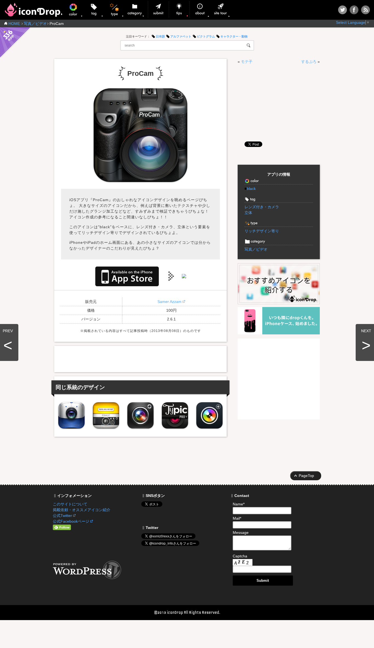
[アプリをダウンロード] (127, 276)
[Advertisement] (140, 358)
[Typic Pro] (175, 415)
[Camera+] (140, 415)
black (250, 188)
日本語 (160, 36)
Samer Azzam (169, 301)
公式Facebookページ (71, 521)
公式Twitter (62, 515)
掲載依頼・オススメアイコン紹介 (81, 510)
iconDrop (33, 9)
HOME (14, 23)
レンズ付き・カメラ (261, 207)
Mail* (237, 518)
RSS (365, 9)
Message (241, 532)
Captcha (240, 556)
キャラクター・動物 (234, 36)
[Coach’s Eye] (71, 415)
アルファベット (180, 36)
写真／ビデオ (35, 23)
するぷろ (309, 61)
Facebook (354, 9)
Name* (238, 504)
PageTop (306, 475)
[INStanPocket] (106, 415)
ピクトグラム (206, 36)
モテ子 (246, 61)
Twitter (342, 9)
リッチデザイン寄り (261, 231)
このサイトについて (70, 504)
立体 (248, 212)
